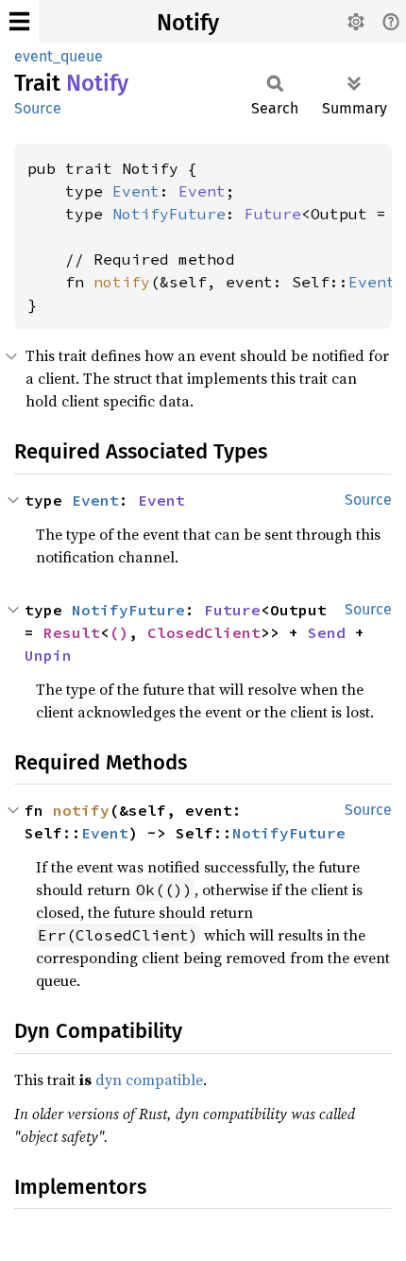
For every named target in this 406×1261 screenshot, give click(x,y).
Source (37, 108)
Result (71, 632)
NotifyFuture (169, 213)
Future (273, 213)
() (119, 632)
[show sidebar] (19, 21)
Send (327, 632)
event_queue (58, 56)
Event (136, 190)
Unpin (48, 655)
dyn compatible (149, 1079)
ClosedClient (204, 632)
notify (121, 281)
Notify (188, 22)
